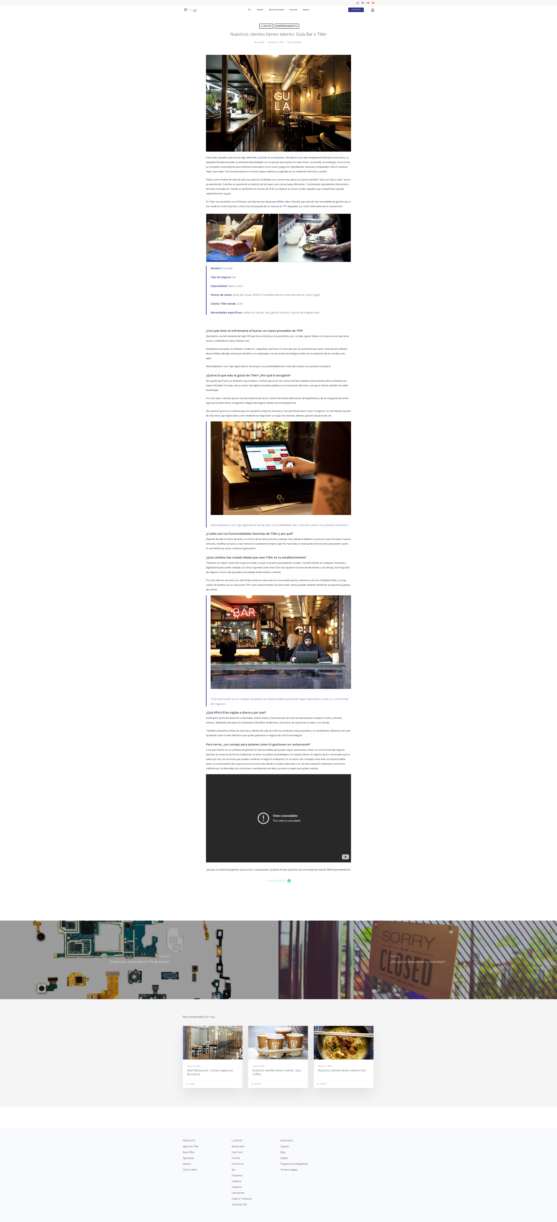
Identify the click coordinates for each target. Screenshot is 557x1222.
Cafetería (236, 1181)
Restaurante (238, 1146)
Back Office (189, 1152)
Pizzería (236, 1158)
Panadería (237, 1175)
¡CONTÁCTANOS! (275, 881)
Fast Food (237, 1152)
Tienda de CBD (239, 1204)
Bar (233, 1169)
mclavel (260, 42)
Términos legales (289, 1169)
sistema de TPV (278, 206)
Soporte (284, 1146)
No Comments (294, 42)
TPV (249, 10)
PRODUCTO (189, 1140)
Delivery (187, 1163)
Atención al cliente (276, 10)
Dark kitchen (238, 1192)
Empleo (306, 10)
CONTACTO (356, 10)
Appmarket (188, 1158)
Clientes (266, 26)
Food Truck (237, 1163)
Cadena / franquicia (242, 1198)
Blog (282, 1152)
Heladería (237, 1187)
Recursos (293, 10)
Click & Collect (190, 1169)
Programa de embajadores (294, 1163)
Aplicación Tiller (191, 1146)
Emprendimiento (287, 26)
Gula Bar (262, 157)
